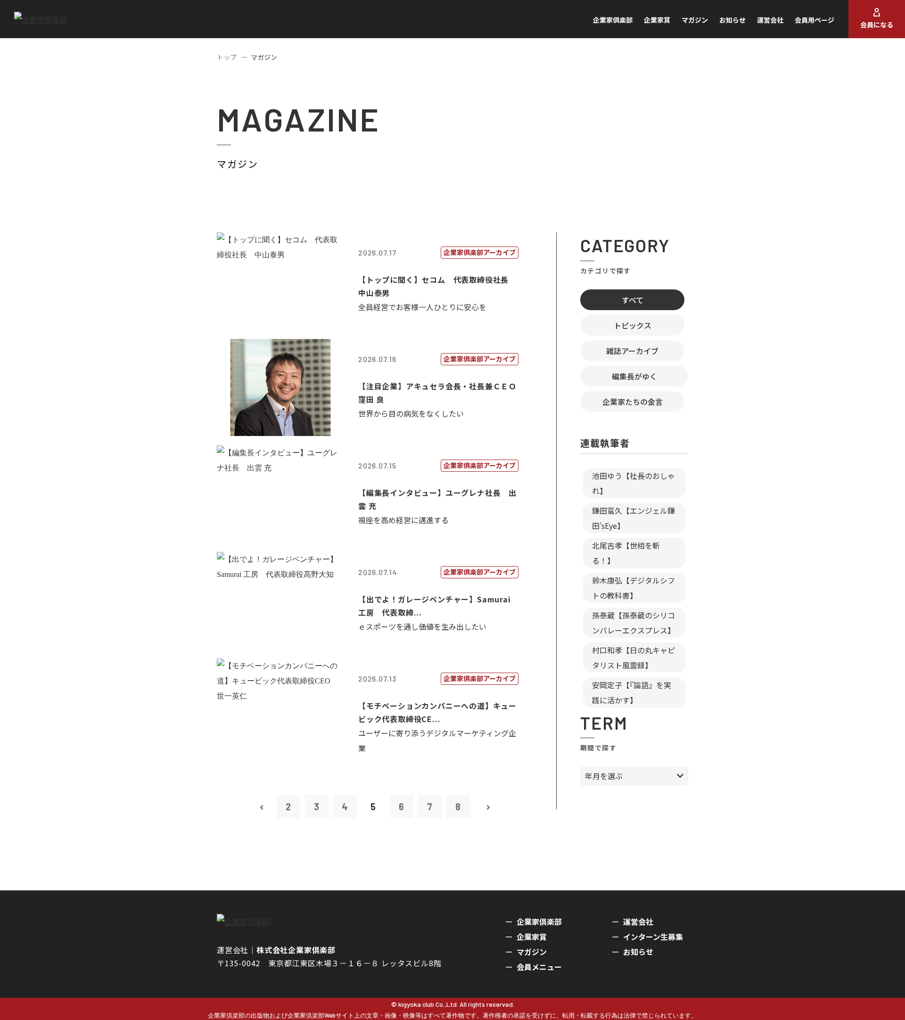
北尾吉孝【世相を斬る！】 (626, 553)
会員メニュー (539, 966)
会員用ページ (814, 20)
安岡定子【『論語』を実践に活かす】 (631, 692)
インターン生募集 (653, 936)
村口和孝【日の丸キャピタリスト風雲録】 (633, 657)
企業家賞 (657, 20)
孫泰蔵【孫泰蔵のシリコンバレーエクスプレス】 (633, 622)
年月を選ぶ (604, 775)
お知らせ (732, 20)
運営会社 (770, 20)
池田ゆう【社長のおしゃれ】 (633, 483)
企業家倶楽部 (613, 20)
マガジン (695, 20)
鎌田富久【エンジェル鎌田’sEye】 (633, 518)
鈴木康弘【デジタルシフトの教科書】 (633, 588)
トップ (227, 57)
